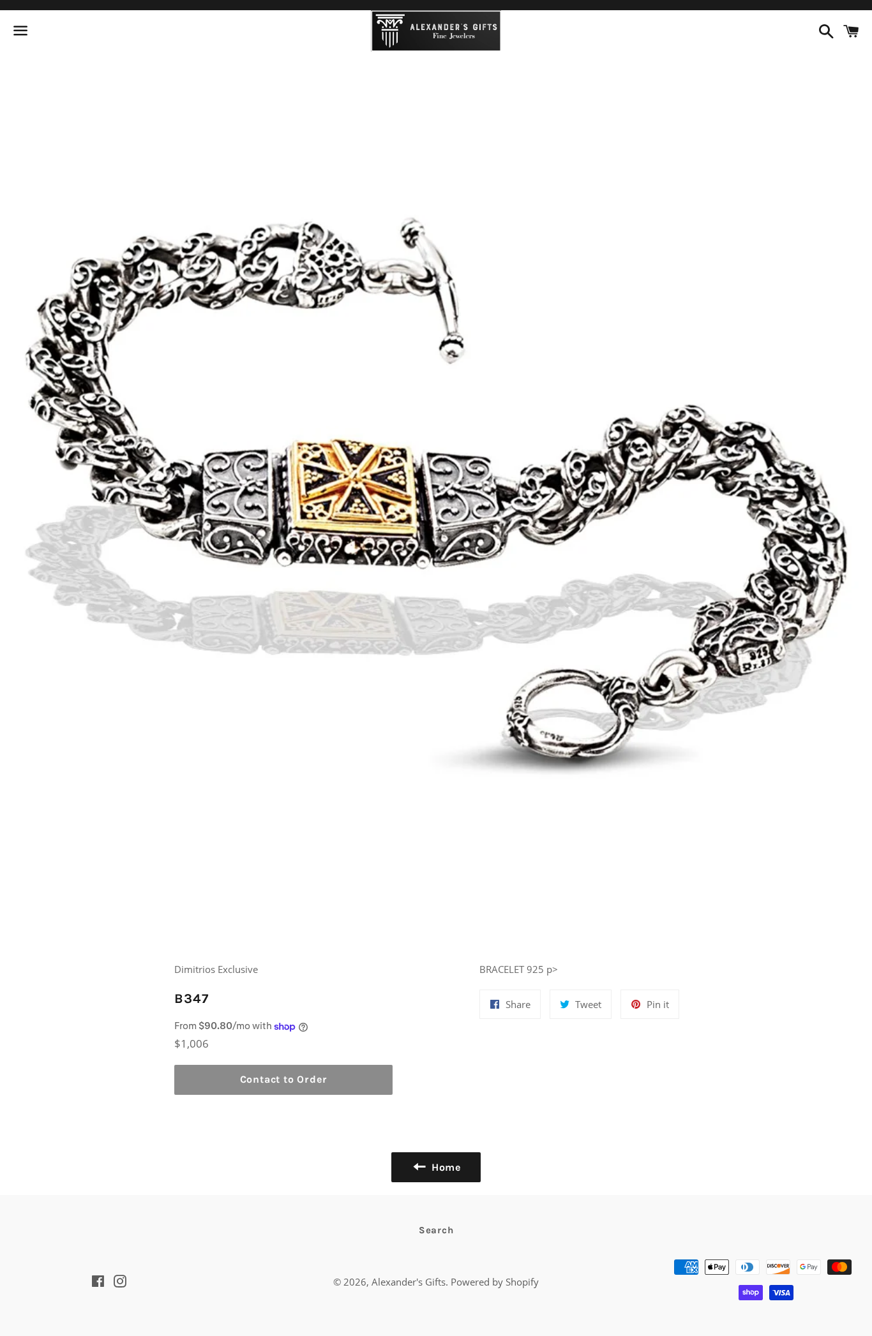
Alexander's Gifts (409, 1281)
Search (436, 1230)
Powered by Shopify (495, 1281)
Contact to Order (283, 1079)
